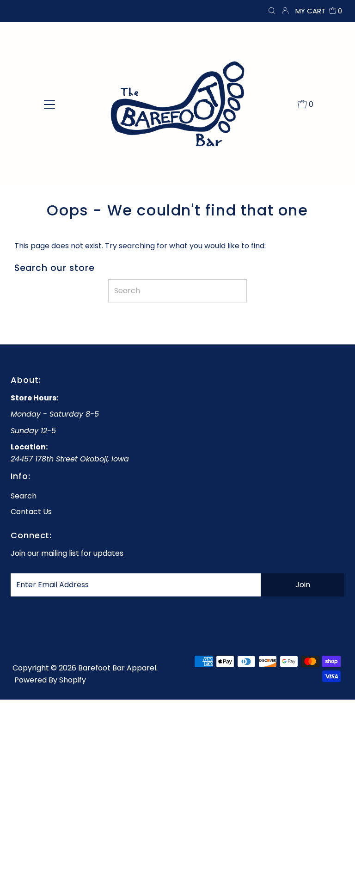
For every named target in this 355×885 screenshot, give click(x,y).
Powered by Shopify (50, 680)
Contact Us (31, 511)
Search (24, 496)
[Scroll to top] (336, 866)
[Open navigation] (49, 103)
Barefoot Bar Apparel (117, 668)
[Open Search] (272, 11)
